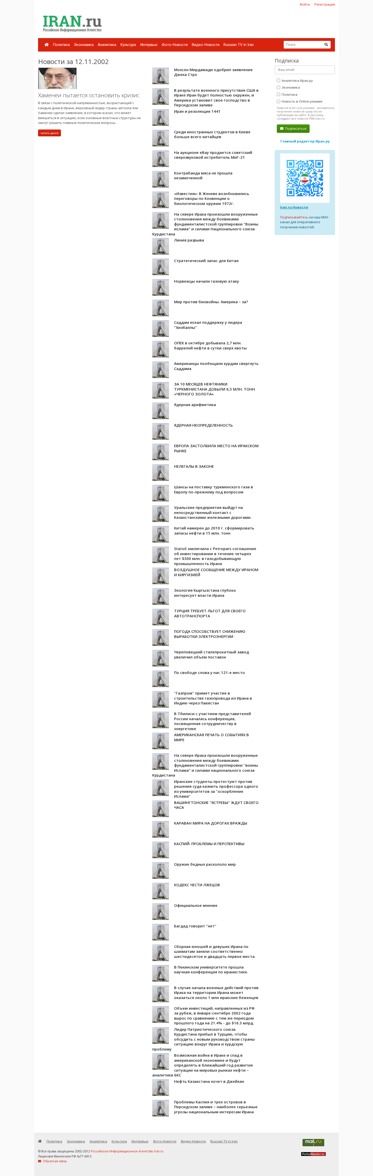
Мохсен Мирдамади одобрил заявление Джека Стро (213, 72)
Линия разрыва (189, 240)
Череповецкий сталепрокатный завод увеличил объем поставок (211, 654)
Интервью (149, 44)
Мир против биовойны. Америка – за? (211, 301)
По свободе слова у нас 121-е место (209, 672)
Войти (305, 4)
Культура (128, 44)
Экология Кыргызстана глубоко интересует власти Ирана (205, 593)
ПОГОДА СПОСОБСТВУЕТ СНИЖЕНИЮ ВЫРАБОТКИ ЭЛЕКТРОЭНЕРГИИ (209, 634)
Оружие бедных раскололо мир (205, 864)
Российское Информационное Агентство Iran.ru (127, 1151)
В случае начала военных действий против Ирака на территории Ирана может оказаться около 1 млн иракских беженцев (216, 992)
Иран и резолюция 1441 (197, 111)
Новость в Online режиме (302, 101)
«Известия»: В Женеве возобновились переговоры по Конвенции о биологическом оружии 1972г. (211, 198)
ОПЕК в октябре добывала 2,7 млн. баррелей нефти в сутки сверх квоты (210, 345)
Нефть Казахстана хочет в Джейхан (209, 1081)
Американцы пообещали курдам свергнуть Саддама (216, 366)
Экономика (84, 44)
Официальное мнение (195, 905)
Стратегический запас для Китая (206, 260)
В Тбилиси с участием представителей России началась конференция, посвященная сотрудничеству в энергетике (212, 721)
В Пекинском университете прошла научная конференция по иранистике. (211, 969)
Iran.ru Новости (294, 207)
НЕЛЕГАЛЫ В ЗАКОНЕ (194, 466)
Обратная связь (54, 1161)
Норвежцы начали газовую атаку (206, 281)
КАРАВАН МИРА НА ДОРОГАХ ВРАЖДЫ (210, 823)
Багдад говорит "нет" (195, 925)
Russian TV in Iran (239, 44)
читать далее (49, 133)
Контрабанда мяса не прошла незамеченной (203, 175)
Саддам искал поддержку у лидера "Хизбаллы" (208, 325)
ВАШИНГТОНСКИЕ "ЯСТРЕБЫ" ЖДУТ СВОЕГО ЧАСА (216, 805)
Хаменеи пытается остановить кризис (89, 95)
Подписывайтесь (294, 217)
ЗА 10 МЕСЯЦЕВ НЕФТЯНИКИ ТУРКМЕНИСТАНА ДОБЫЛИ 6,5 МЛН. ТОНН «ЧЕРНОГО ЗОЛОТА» (214, 388)
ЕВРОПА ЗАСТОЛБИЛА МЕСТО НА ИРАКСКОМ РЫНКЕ (216, 448)
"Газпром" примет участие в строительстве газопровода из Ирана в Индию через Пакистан (213, 697)
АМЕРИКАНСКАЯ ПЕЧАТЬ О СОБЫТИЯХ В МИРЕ (211, 737)
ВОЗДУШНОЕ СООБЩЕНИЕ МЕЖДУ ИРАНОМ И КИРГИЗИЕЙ (216, 572)
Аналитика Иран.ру (297, 80)
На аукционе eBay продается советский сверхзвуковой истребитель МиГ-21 (213, 155)
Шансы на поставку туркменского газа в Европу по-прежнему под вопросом (213, 489)
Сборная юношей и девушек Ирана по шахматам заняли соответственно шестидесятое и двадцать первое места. (215, 951)
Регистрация (324, 4)
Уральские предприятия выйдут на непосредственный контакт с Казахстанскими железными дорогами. (212, 512)
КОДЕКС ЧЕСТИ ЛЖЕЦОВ (197, 884)
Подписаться (295, 128)
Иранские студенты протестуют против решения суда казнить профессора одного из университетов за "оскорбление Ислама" (216, 789)
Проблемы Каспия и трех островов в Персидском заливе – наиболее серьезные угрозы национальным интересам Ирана (216, 1106)
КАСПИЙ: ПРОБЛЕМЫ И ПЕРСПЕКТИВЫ (209, 843)
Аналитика (107, 44)
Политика (61, 44)
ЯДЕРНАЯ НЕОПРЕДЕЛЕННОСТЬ (203, 425)
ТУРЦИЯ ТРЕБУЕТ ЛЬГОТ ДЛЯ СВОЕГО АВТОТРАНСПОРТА (210, 613)
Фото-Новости (175, 44)
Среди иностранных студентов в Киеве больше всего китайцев (212, 134)
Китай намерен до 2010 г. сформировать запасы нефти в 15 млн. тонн (214, 530)
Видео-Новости (205, 44)
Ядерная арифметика (195, 404)
